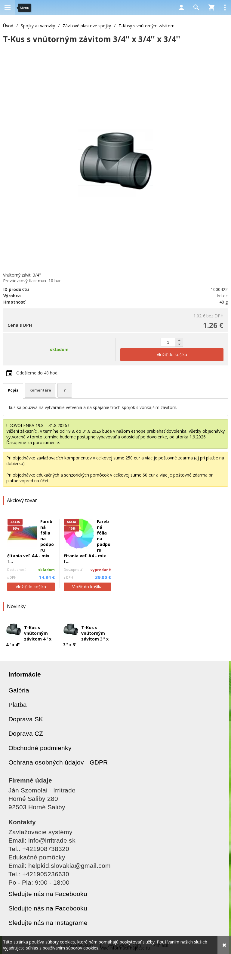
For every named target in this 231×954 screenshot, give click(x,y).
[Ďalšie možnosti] (225, 7)
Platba (17, 704)
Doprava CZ (25, 733)
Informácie (24, 674)
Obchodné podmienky (40, 747)
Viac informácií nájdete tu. (125, 948)
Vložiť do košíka (31, 586)
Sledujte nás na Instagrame (48, 922)
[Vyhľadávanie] (196, 7)
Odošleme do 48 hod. (37, 373)
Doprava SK (25, 719)
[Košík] (211, 7)
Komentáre (40, 390)
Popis (13, 390)
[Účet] (181, 7)
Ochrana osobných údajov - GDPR (58, 762)
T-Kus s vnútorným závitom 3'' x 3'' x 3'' (86, 636)
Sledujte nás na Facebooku (47, 893)
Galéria (18, 690)
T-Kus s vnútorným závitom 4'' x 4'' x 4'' (28, 636)
